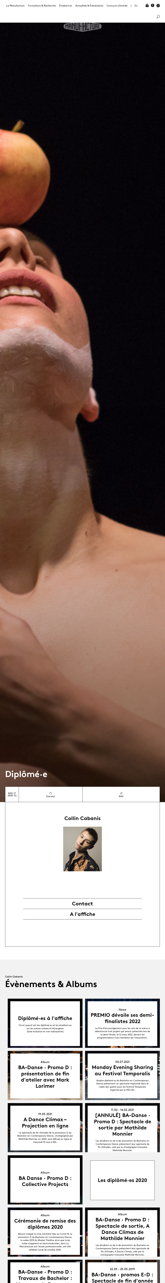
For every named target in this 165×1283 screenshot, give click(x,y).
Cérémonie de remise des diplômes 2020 (45, 1224)
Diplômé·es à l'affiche (45, 1018)
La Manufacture (15, 5)
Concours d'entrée (117, 5)
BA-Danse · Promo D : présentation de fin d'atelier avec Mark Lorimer (45, 1076)
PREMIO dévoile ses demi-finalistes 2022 (122, 1018)
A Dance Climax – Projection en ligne (45, 1122)
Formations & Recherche (42, 5)
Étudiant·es (65, 5)
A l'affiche (82, 914)
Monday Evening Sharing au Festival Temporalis (122, 1070)
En (136, 5)
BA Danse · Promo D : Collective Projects (45, 1181)
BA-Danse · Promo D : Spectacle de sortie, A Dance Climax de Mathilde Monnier (123, 1229)
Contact (82, 904)
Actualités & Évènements (89, 5)
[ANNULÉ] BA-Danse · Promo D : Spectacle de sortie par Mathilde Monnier (122, 1124)
